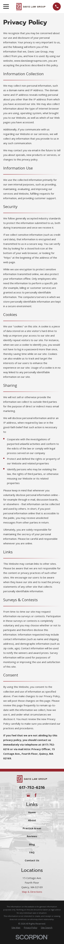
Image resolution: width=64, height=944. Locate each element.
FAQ (31, 852)
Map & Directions (32, 891)
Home (32, 812)
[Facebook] (35, 795)
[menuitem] (15, 928)
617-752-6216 (32, 787)
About (32, 820)
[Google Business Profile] (28, 795)
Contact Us (32, 860)
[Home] (30, 6)
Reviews (32, 836)
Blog (32, 844)
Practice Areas (32, 828)
